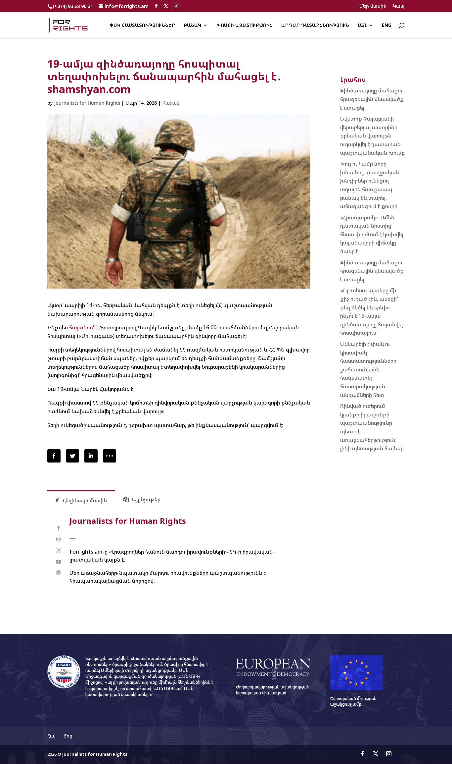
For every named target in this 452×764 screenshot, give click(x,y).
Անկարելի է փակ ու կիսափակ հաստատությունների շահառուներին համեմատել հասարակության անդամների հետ (368, 369)
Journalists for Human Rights (87, 103)
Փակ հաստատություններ (142, 25)
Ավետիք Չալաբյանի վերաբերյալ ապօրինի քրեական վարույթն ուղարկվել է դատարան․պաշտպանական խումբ (372, 135)
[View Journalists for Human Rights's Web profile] (58, 572)
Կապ (399, 6)
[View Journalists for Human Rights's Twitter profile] (58, 550)
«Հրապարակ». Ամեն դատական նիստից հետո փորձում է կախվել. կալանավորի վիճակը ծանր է (372, 234)
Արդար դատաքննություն (315, 25)
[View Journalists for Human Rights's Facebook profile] (58, 528)
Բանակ (192, 25)
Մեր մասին (372, 6)
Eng (386, 25)
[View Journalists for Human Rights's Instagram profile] (58, 539)
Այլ (362, 25)
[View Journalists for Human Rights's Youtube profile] (58, 561)
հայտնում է (84, 327)
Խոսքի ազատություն (244, 25)
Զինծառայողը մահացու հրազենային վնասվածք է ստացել (372, 99)
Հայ (51, 736)
